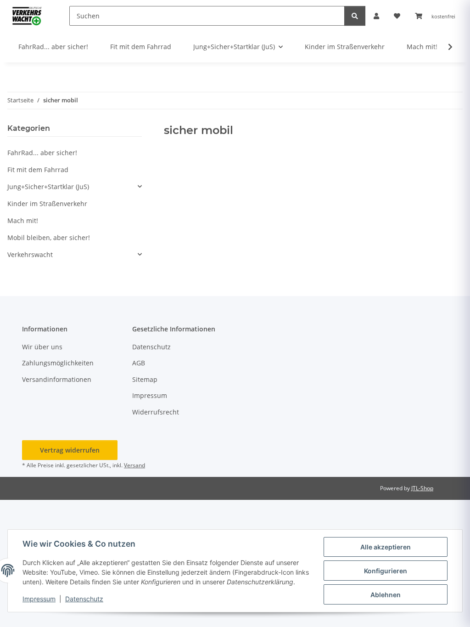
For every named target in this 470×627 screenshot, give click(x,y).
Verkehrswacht (30, 254)
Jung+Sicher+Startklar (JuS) (48, 186)
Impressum (39, 599)
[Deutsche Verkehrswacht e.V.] (27, 15)
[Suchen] (354, 16)
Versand (134, 465)
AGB (138, 362)
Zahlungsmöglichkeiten (58, 362)
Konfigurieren (385, 571)
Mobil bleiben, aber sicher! (48, 237)
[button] (376, 16)
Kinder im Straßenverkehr (47, 203)
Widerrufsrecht (155, 412)
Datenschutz (84, 599)
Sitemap (144, 379)
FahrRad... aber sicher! (42, 152)
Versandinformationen (56, 379)
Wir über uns (42, 346)
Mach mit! (22, 220)
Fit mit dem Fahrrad (37, 169)
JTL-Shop (422, 488)
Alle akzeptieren (385, 547)
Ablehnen (385, 595)
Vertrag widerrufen (70, 450)
